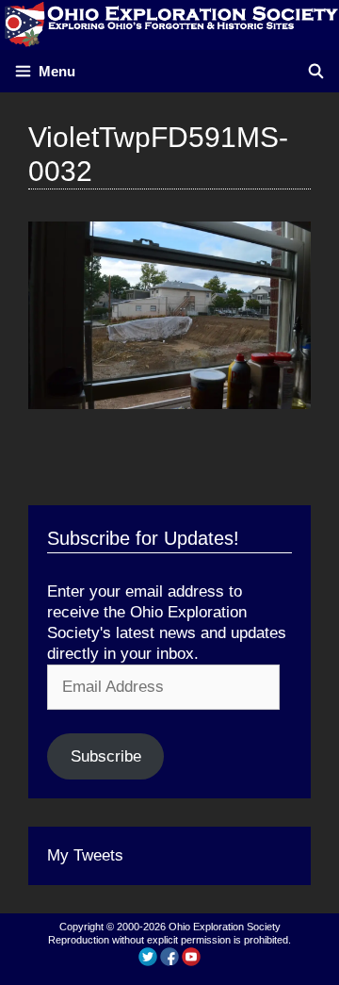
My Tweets (85, 855)
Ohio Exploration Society (225, 926)
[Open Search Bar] (316, 71)
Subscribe (106, 756)
